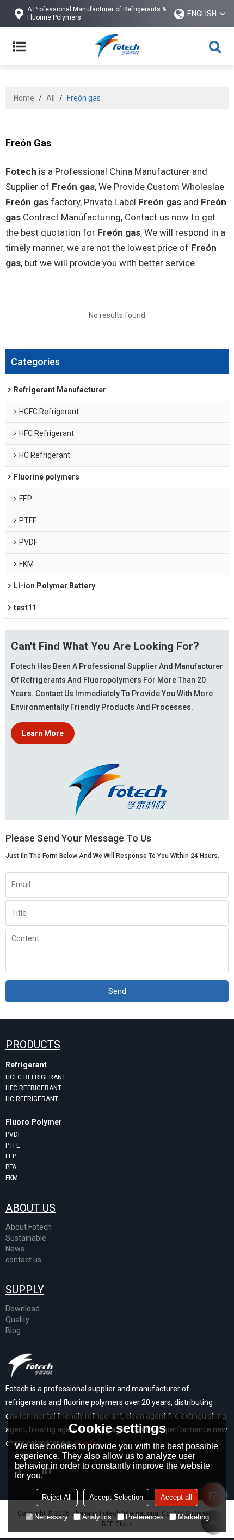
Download (22, 1308)
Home (24, 98)
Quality (17, 1319)
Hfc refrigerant (33, 1088)
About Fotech (28, 1227)
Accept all (176, 1497)
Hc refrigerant (31, 1099)
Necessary (51, 1517)
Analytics (97, 1517)
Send (117, 991)
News (14, 1248)
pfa (10, 1167)
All (50, 98)
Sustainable (25, 1238)
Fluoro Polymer (33, 1122)
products (32, 1044)
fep (10, 1156)
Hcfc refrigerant (35, 1077)
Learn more (43, 733)
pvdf (13, 1134)
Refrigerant (26, 1064)
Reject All (57, 1497)
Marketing (193, 1517)
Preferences (145, 1517)
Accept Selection (116, 1497)
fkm (11, 1178)
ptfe (12, 1145)
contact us (23, 1259)
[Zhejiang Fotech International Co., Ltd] (117, 46)
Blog (13, 1330)
